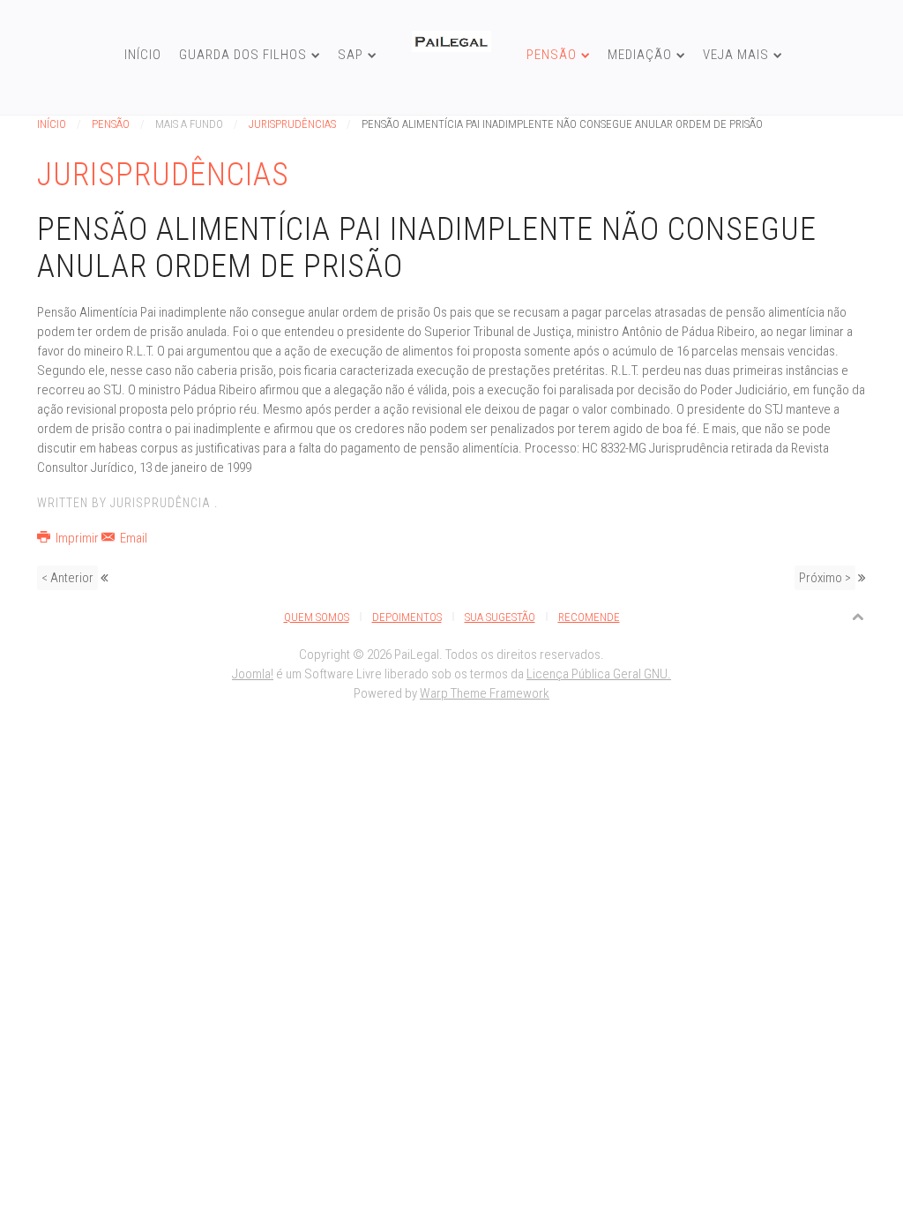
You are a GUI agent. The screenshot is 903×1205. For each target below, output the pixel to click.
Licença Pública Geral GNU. (598, 674)
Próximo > (825, 578)
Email (132, 538)
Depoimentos (407, 617)
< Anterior (67, 578)
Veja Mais (736, 55)
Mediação (640, 55)
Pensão (551, 55)
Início (142, 55)
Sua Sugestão (500, 617)
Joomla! (252, 674)
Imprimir (77, 538)
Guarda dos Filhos (243, 55)
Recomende (589, 617)
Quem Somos (316, 617)
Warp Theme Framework (484, 693)
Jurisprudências (292, 124)
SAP (350, 55)
